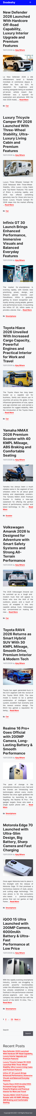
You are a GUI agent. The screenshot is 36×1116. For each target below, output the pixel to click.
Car (7, 106)
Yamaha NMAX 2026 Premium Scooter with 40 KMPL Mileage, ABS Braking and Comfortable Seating (17, 442)
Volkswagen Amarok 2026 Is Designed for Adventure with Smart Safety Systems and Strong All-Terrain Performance (16, 544)
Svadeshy (9, 2)
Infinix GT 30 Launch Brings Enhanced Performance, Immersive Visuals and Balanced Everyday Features (15, 239)
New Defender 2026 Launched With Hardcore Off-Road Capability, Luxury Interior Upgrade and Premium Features (16, 29)
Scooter (9, 516)
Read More (24, 100)
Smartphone (11, 316)
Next (17, 1019)
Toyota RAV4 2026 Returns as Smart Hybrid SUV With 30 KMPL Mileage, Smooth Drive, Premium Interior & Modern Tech (17, 644)
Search (6, 1030)
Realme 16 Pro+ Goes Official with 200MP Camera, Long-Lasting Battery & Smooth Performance (18, 740)
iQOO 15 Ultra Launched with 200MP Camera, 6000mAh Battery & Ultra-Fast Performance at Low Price (16, 933)
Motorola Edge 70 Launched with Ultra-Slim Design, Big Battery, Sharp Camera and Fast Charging (18, 837)
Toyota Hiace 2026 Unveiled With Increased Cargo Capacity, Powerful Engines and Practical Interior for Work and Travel (17, 344)
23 (12, 1019)
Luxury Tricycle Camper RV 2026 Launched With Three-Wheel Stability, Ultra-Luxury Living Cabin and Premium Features (17, 134)
